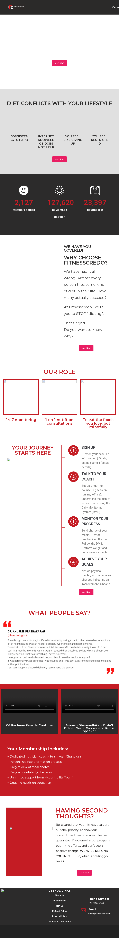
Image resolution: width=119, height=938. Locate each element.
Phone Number (98, 898)
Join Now (59, 63)
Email (92, 909)
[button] (4, 647)
